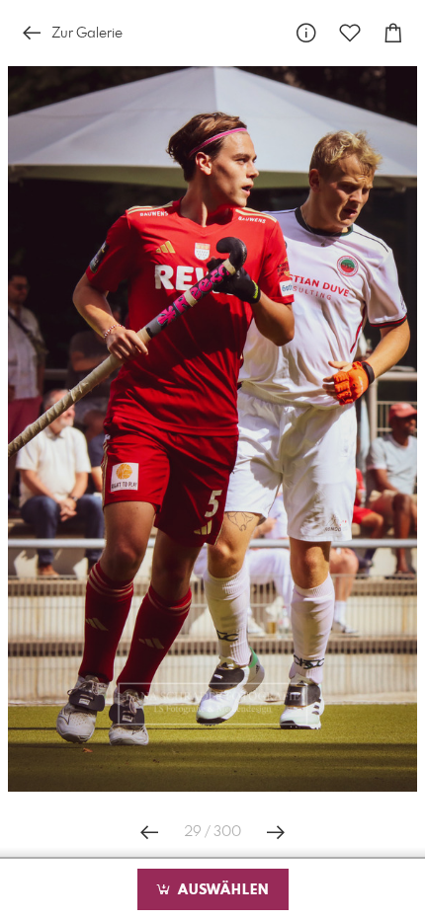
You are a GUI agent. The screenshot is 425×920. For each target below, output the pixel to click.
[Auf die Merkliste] (350, 33)
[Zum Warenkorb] (393, 33)
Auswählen (221, 890)
